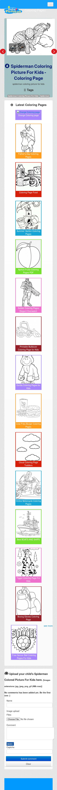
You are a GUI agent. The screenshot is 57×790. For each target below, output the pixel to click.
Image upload (13, 710)
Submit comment (28, 758)
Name (9, 700)
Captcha (10, 747)
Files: (9, 714)
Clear (28, 763)
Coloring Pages (35, 10)
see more (48, 625)
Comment (11, 725)
